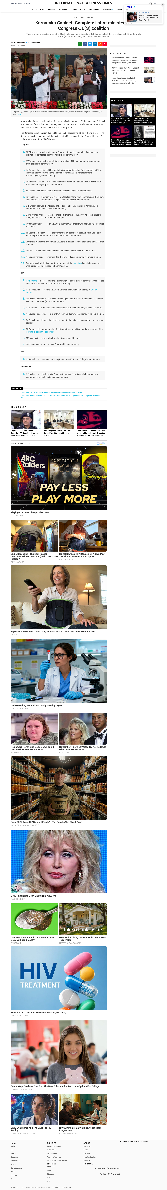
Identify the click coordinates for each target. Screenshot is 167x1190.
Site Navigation (90, 1157)
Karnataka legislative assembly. (40, 332)
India (13, 1146)
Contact (87, 1161)
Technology (62, 9)
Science (74, 9)
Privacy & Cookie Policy (57, 1161)
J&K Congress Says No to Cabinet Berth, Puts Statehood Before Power (58, 433)
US (12, 1150)
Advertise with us (54, 1146)
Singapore (51, 1174)
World (13, 1153)
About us (87, 1146)
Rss (104, 1174)
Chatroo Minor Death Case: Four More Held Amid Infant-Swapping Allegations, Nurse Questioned (91, 433)
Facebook (114, 1168)
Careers (87, 1153)
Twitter (101, 1168)
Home (34, 9)
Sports (82, 9)
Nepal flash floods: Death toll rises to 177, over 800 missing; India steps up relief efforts (24, 433)
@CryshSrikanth (34, 42)
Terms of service (54, 1157)
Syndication (52, 1153)
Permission (52, 1150)
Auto (13, 1172)
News (42, 9)
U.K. (48, 1178)
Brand (86, 1150)
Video (119, 9)
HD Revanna (31, 281)
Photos (14, 1175)
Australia (51, 1167)
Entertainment (93, 9)
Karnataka (77, 263)
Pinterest (115, 1174)
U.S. (48, 1181)
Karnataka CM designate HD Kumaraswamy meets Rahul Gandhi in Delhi (51, 392)
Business (51, 9)
